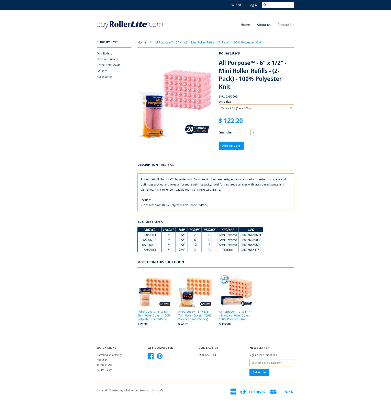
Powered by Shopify (151, 390)
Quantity (225, 132)
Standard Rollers (107, 59)
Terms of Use (105, 364)
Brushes (102, 71)
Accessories (104, 77)
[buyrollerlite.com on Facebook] (151, 357)
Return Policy (104, 369)
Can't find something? (109, 355)
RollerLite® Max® (109, 65)
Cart (238, 5)
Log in (253, 5)
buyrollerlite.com (128, 390)
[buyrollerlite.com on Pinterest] (160, 357)
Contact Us (286, 24)
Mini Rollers (104, 53)
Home (245, 24)
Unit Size (225, 101)
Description (147, 164)
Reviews (167, 164)
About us (264, 24)
